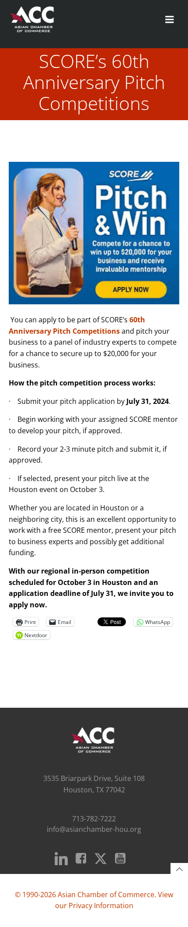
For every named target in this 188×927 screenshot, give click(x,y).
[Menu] (169, 19)
